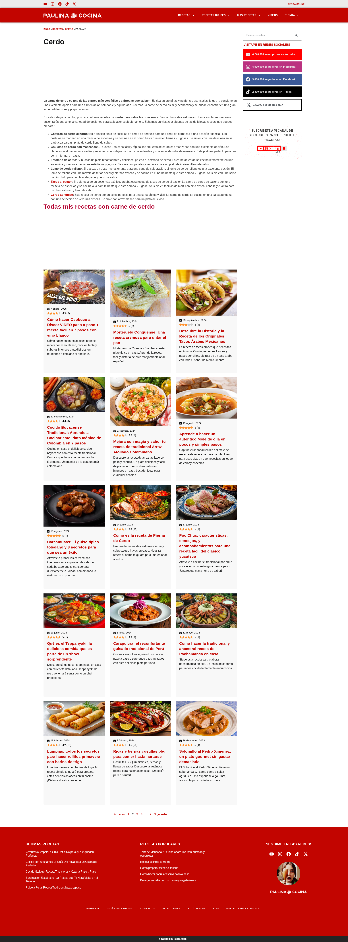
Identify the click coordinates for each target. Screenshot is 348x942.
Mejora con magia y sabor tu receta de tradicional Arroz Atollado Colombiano (139, 446)
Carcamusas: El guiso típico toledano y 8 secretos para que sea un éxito (73, 547)
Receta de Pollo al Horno (155, 861)
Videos (273, 15)
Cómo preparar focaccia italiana (159, 867)
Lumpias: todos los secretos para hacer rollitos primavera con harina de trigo (73, 756)
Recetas (184, 15)
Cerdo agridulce (62, 194)
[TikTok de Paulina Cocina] (67, 4)
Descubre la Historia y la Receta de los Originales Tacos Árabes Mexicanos (202, 336)
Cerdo (69, 29)
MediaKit (93, 908)
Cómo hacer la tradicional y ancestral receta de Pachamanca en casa (204, 648)
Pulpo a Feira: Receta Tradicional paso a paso (53, 887)
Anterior (119, 814)
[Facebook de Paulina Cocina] (60, 4)
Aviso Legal (171, 908)
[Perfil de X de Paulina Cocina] (74, 4)
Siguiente (160, 814)
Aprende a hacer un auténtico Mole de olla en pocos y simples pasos (202, 439)
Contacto (147, 908)
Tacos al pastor (61, 181)
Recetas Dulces (214, 15)
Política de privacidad (244, 908)
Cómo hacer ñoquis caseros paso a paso (164, 874)
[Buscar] (296, 35)
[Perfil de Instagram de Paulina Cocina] (52, 4)
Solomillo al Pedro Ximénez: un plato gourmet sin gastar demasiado (205, 756)
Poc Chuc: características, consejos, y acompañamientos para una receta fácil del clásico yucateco (205, 545)
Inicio (47, 29)
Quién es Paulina (120, 908)
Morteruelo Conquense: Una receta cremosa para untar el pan (139, 337)
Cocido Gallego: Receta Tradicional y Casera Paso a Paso (61, 871)
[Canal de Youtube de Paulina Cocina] (45, 4)
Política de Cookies (203, 908)
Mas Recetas (246, 15)
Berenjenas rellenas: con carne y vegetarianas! (168, 880)
